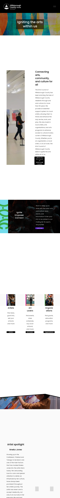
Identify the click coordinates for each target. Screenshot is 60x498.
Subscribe (39, 228)
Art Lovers (30, 332)
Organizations (49, 332)
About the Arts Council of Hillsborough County (39, 161)
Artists (11, 332)
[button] (37, 489)
